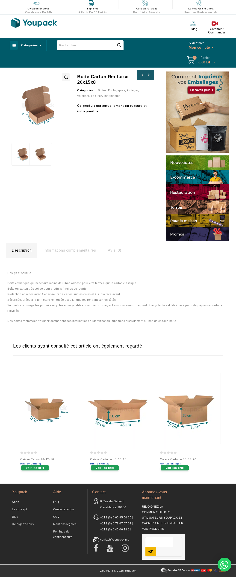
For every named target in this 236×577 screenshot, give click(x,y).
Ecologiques (116, 90)
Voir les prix (35, 468)
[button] (224, 564)
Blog (15, 516)
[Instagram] (127, 548)
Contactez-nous (64, 509)
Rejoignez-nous (23, 524)
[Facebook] (98, 548)
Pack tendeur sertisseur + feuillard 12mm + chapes (148, 74)
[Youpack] (34, 23)
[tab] (21, 250)
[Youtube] (112, 548)
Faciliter (96, 96)
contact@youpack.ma (114, 539)
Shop (15, 502)
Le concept (19, 509)
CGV (56, 516)
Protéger (132, 90)
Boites (102, 90)
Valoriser (83, 96)
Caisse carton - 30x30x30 (142, 74)
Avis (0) (114, 250)
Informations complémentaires (70, 250)
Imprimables (111, 96)
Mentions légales (65, 524)
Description (22, 250)
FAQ (56, 502)
